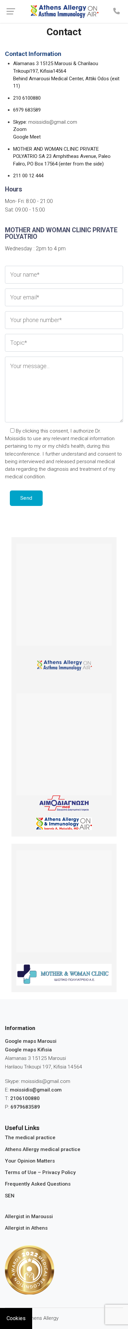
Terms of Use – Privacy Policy (40, 1172)
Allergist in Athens (26, 1228)
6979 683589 (27, 110)
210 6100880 (27, 98)
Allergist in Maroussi (29, 1216)
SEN (9, 1196)
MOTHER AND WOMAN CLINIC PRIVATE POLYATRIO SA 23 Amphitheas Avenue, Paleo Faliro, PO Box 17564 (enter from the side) (62, 156)
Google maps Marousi (30, 1041)
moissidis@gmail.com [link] (36, 1090)
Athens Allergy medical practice (42, 1149)
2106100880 (25, 1098)
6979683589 (25, 1107)
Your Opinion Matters (30, 1161)
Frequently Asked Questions (38, 1184)
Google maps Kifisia (28, 1050)
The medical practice (30, 1138)
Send (26, 498)
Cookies (16, 1318)
